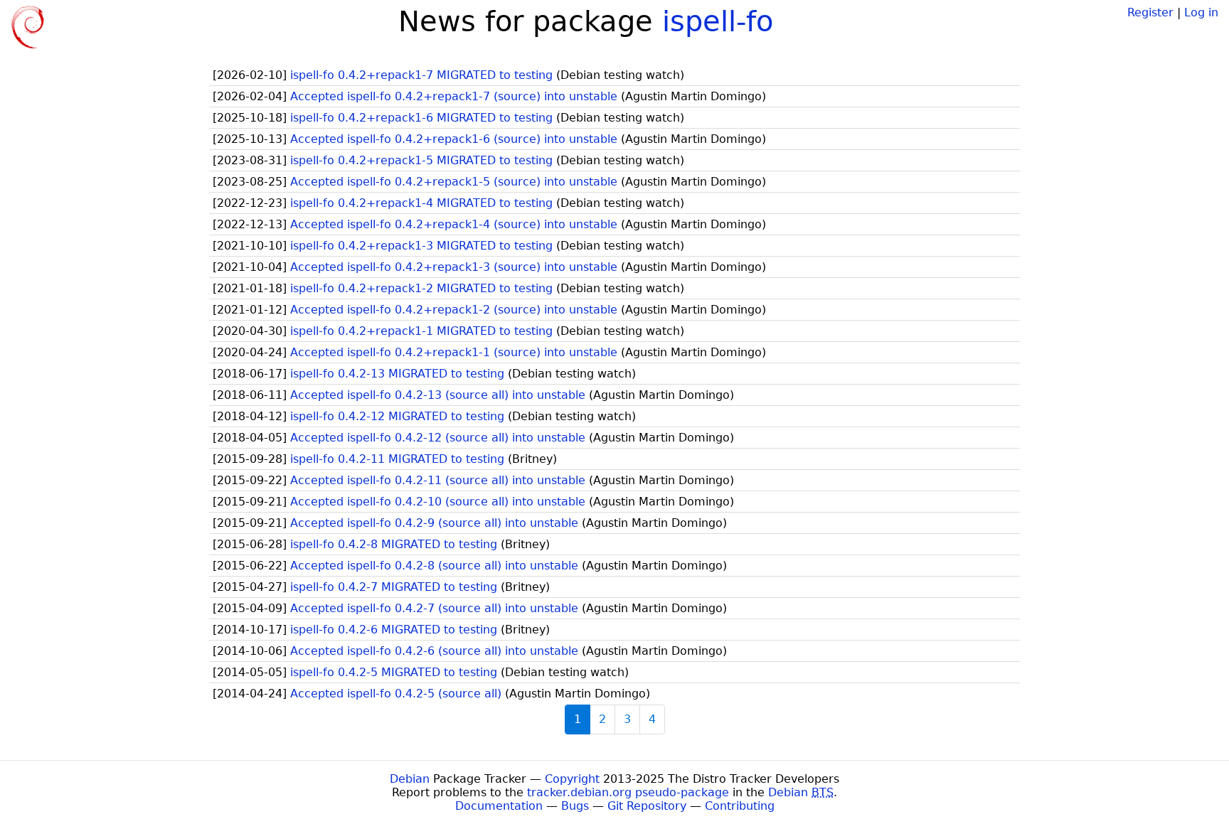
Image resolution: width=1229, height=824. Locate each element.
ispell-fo (717, 21)
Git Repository (646, 806)
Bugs (575, 806)
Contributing (740, 806)
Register (1150, 12)
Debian (410, 779)
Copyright (572, 779)
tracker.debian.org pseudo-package (628, 792)
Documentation (499, 806)
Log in (1201, 12)
